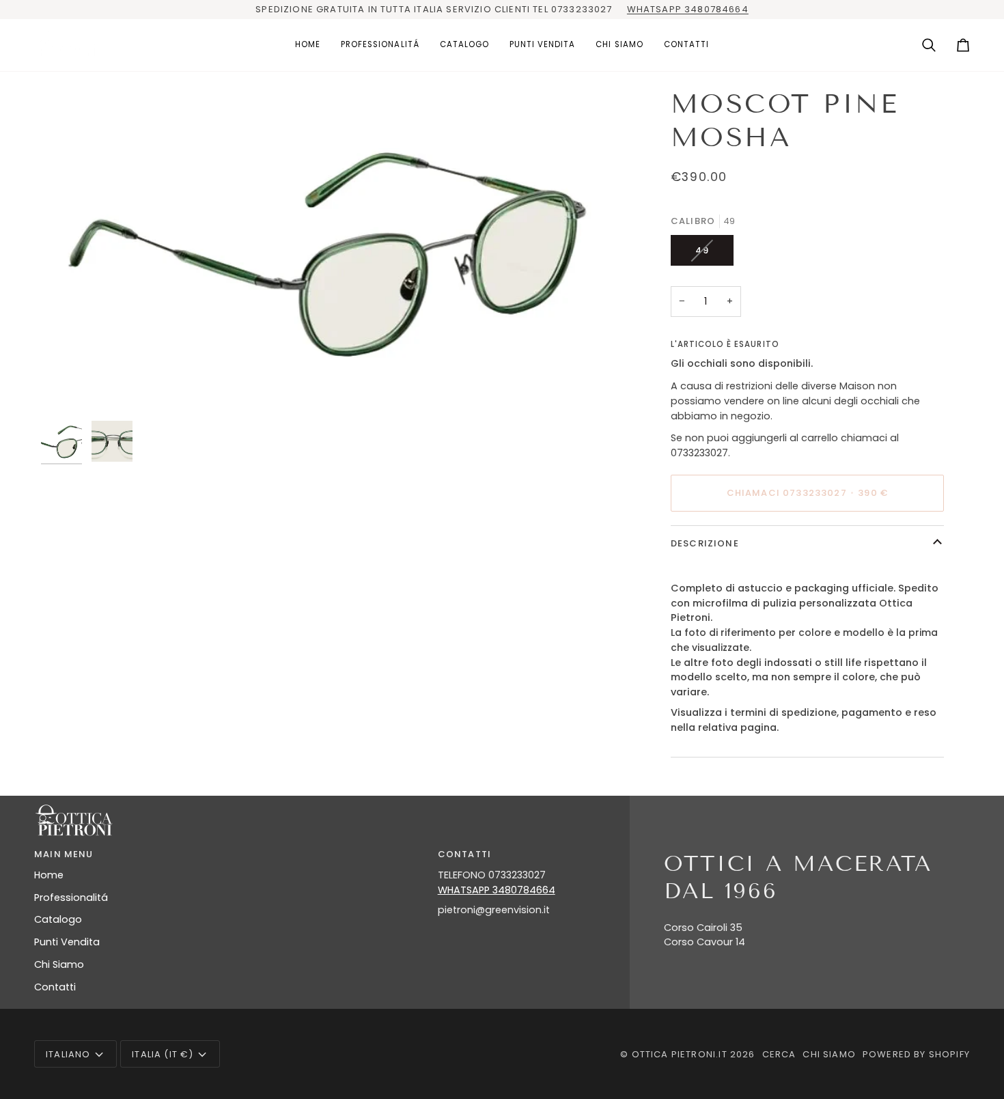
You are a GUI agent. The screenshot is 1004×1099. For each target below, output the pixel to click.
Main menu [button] (64, 854)
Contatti (55, 987)
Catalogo (58, 919)
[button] (380, 45)
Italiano (68, 1054)
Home (49, 875)
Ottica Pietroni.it (679, 1054)
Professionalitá (71, 897)
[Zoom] (329, 250)
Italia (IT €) (162, 1054)
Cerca (779, 1054)
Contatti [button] (464, 854)
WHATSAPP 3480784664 (688, 9)
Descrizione (705, 543)
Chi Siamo (59, 964)
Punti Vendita (67, 942)
